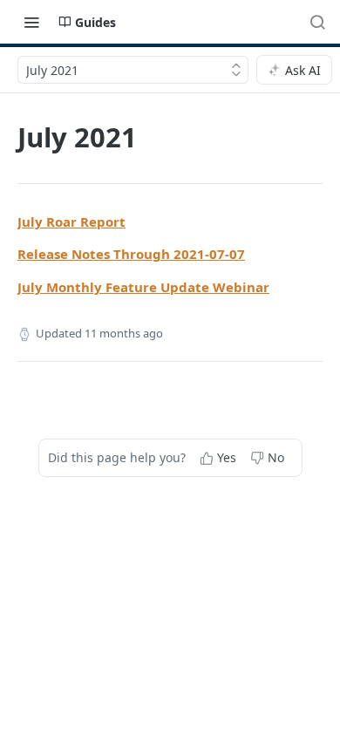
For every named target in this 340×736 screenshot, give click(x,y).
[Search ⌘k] (317, 22)
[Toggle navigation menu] (31, 22)
